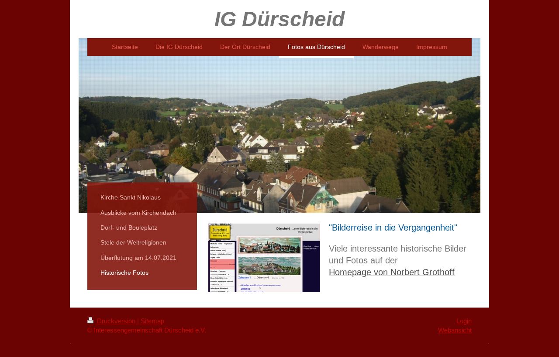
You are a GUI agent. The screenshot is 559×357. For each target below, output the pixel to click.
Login (464, 321)
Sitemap (152, 321)
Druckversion (116, 321)
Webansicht (455, 330)
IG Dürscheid (279, 19)
